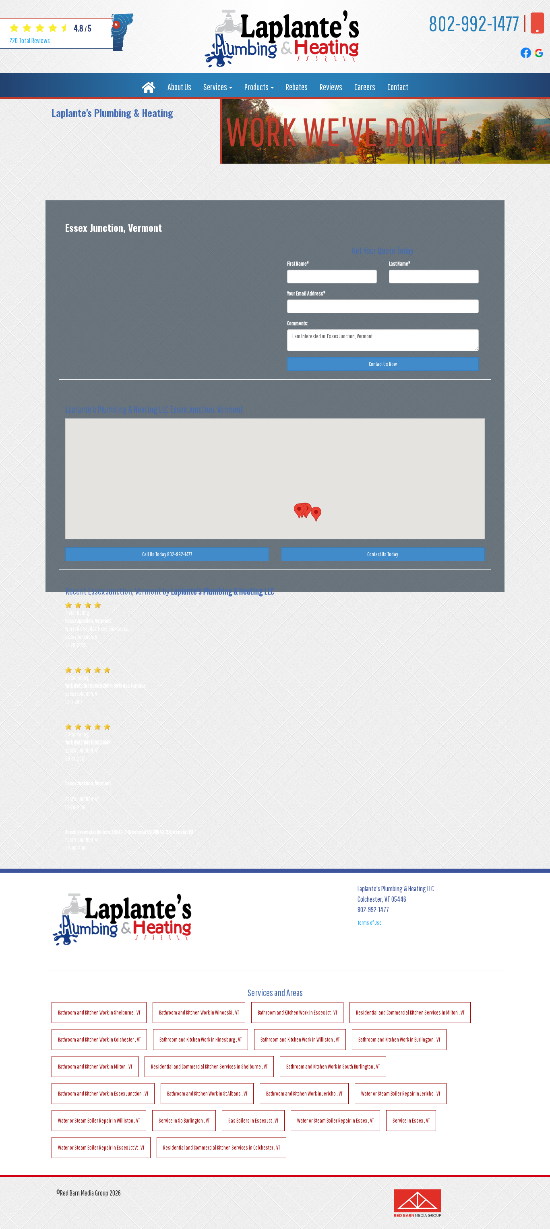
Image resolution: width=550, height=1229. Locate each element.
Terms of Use (370, 922)
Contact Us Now (383, 364)
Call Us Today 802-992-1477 (167, 554)
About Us (179, 87)
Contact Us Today (382, 554)
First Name (298, 263)
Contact (397, 87)
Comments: (297, 323)
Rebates (297, 87)
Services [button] (215, 87)
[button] (299, 510)
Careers (364, 87)
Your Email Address (306, 293)
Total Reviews (29, 40)
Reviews (331, 87)
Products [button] (257, 87)
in (99, 1012)
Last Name (399, 263)
